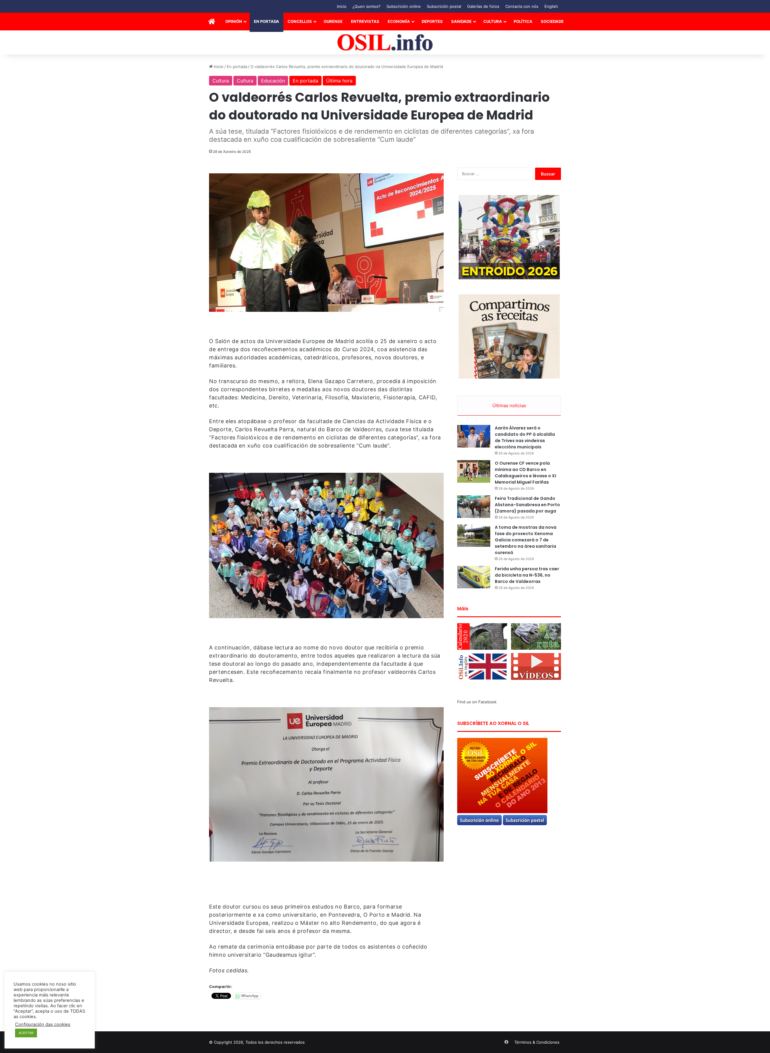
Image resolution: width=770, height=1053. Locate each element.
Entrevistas (365, 21)
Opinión (233, 21)
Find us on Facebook (477, 701)
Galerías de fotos (483, 6)
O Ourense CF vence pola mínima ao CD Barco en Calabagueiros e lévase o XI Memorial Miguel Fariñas (525, 472)
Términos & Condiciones (536, 1042)
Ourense (333, 21)
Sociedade (552, 21)
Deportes (432, 21)
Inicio (341, 6)
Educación (273, 81)
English (551, 6)
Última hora (339, 81)
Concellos (300, 21)
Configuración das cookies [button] (42, 1024)
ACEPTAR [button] (26, 1033)
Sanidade (461, 21)
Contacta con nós (521, 6)
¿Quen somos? (366, 6)
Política (523, 21)
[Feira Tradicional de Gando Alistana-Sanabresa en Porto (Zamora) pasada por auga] (473, 506)
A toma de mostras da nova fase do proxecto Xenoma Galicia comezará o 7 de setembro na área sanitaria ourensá (525, 540)
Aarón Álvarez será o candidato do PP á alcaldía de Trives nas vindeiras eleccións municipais (525, 437)
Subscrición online (404, 6)
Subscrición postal (444, 6)
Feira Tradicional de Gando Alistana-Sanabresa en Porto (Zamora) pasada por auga (527, 504)
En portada (266, 21)
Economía (399, 21)
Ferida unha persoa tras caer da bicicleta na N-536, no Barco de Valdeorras (527, 575)
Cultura (492, 21)
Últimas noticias (509, 405)
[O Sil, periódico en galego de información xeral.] (385, 42)
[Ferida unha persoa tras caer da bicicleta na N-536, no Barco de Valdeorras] (473, 577)
